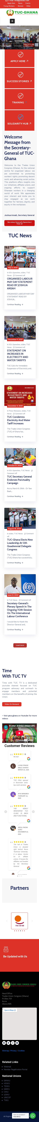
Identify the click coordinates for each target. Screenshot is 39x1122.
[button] (6, 921)
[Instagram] (13, 1043)
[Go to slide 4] (20, 930)
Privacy (14, 1051)
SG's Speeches (14, 272)
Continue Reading (14, 304)
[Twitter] (8, 1043)
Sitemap (5, 1051)
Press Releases (15, 411)
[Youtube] (17, 1043)
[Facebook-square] (4, 1043)
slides (23, 272)
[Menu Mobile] (12, 21)
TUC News (25, 470)
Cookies (21, 1051)
